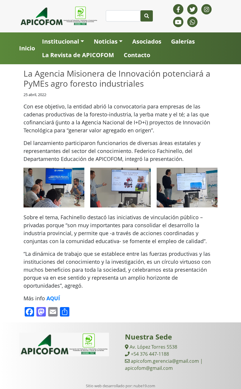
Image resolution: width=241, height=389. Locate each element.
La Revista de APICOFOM (78, 55)
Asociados (146, 41)
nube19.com (144, 385)
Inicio (27, 48)
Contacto (137, 55)
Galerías (183, 41)
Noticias (106, 41)
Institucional (60, 41)
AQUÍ (53, 298)
